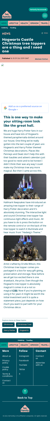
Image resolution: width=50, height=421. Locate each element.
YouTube (23, 365)
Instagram (24, 356)
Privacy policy (5, 362)
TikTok (22, 369)
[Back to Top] (25, 391)
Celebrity (4, 28)
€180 (14, 290)
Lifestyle (13, 23)
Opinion (34, 23)
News (4, 23)
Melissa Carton (41, 59)
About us (6, 356)
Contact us (6, 382)
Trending (13, 28)
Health (24, 23)
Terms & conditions (7, 375)
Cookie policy (5, 368)
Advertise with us (40, 364)
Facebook (24, 361)
